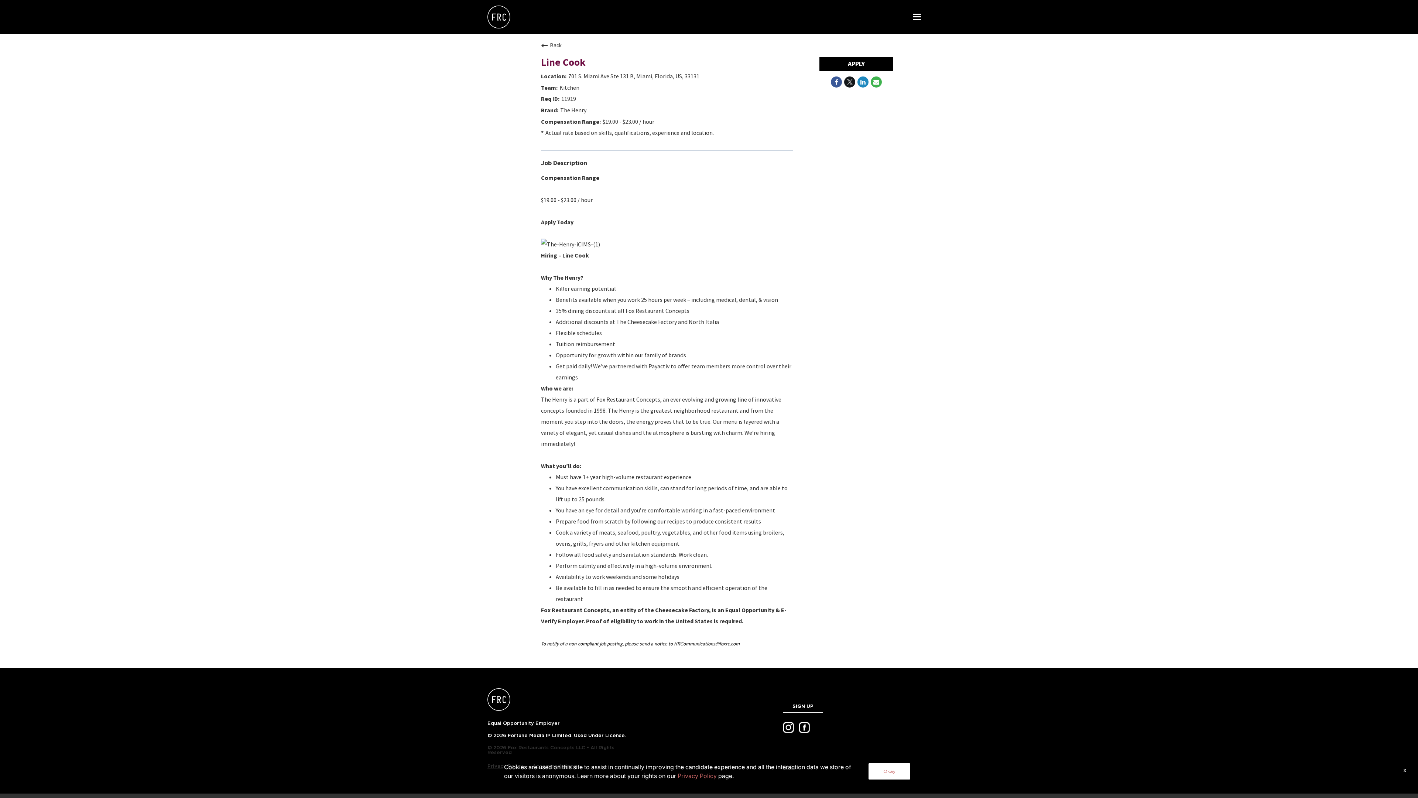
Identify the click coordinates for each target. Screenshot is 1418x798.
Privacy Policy (697, 776)
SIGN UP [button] (803, 706)
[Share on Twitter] (849, 82)
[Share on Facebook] (836, 82)
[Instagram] (790, 730)
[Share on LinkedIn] (863, 82)
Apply (856, 63)
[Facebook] (806, 730)
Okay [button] (889, 771)
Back (556, 45)
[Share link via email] (876, 82)
